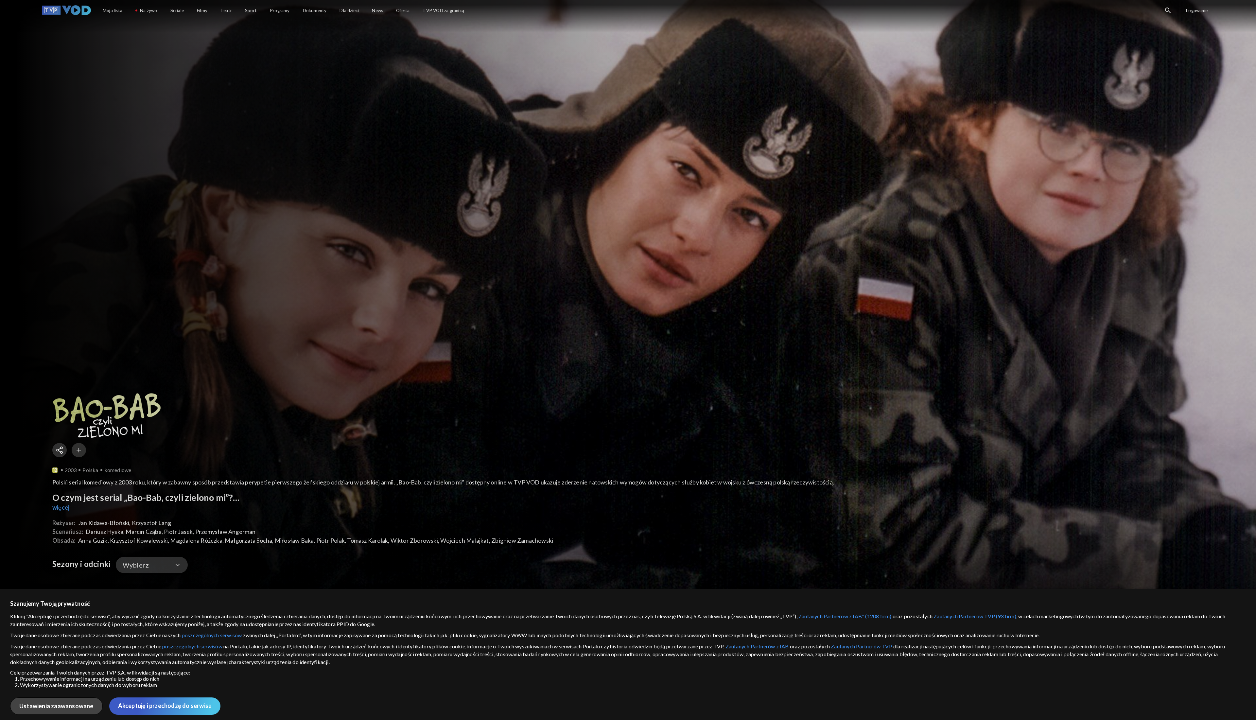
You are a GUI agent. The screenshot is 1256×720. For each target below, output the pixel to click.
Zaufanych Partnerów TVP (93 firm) (974, 616)
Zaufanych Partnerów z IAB (757, 646)
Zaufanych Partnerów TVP (861, 646)
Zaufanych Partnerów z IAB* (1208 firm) (845, 616)
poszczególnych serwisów (212, 635)
